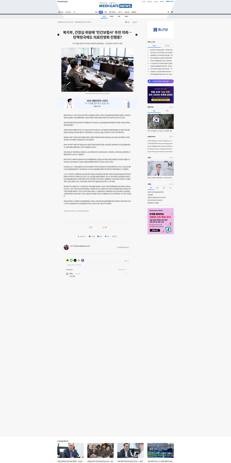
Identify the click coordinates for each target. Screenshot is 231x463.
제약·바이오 (112, 12)
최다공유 (167, 45)
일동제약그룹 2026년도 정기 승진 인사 (157, 197)
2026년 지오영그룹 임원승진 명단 (156, 192)
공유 (136, 22)
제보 (128, 22)
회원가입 (149, 1)
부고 (170, 188)
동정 (164, 188)
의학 (105, 12)
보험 (119, 16)
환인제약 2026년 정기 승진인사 (155, 200)
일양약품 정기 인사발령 (153, 203)
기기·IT (120, 12)
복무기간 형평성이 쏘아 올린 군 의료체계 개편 (161, 58)
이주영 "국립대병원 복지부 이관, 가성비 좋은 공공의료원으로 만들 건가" (162, 61)
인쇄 (101, 236)
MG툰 (167, 111)
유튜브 (126, 16)
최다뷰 (154, 45)
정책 (101, 12)
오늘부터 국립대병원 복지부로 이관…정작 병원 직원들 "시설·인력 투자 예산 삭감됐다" (162, 66)
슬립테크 (134, 12)
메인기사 (60, 12)
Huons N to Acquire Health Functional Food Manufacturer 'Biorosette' (161, 151)
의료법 (111, 16)
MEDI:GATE (170, 1)
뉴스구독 (156, 1)
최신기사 (68, 12)
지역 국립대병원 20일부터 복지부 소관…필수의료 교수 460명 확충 (162, 74)
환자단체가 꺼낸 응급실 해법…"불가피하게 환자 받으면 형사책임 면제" (162, 50)
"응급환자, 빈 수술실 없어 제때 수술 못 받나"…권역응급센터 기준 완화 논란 (162, 71)
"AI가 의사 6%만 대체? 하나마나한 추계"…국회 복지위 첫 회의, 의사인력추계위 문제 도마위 (162, 69)
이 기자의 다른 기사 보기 (123, 247)
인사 (151, 188)
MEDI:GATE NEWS (115, 5)
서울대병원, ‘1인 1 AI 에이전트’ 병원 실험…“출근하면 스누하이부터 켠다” (162, 55)
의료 (96, 12)
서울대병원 (150, 195)
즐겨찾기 (162, 1)
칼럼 (154, 111)
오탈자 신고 (83, 236)
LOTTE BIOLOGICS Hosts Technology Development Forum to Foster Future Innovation (161, 143)
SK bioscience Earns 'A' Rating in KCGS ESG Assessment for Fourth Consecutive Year (161, 149)
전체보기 (171, 107)
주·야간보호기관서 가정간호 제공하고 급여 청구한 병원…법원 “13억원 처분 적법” (162, 63)
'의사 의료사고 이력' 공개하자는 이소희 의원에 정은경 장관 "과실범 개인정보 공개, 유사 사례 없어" (162, 52)
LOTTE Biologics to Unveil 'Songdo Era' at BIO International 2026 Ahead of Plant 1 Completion (161, 141)
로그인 (143, 1)
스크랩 (92, 236)
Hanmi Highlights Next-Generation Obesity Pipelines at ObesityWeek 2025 (161, 146)
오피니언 (127, 12)
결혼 (157, 188)
